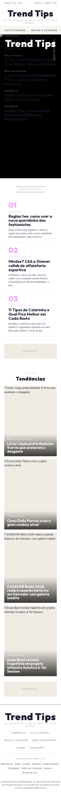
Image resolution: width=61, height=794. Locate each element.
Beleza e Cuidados (44, 30)
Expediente (37, 748)
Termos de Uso (29, 772)
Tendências (18, 733)
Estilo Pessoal (15, 30)
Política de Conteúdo (31, 768)
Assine (21, 748)
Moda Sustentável (45, 740)
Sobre (18, 764)
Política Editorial (51, 764)
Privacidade (13, 768)
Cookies (47, 768)
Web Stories (7, 764)
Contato (26, 764)
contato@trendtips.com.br (34, 788)
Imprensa (36, 764)
